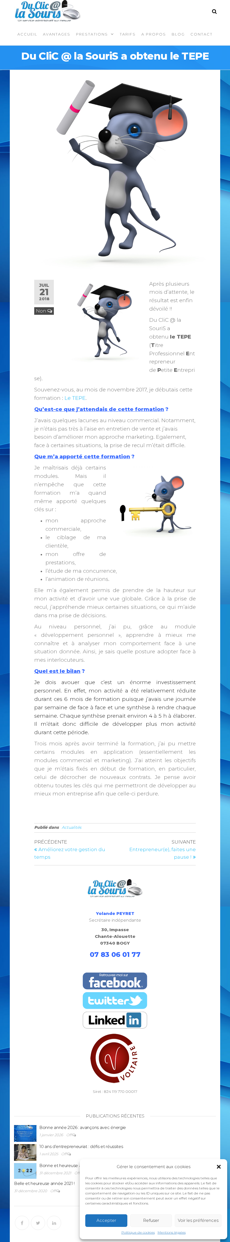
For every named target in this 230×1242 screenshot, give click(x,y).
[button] (219, 1167)
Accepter (106, 1220)
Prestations (92, 34)
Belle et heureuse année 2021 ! (44, 1183)
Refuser (151, 1220)
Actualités (71, 827)
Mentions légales (172, 1232)
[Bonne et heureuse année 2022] (25, 1170)
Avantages (56, 34)
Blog (178, 34)
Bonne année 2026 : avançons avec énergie (82, 1127)
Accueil (27, 34)
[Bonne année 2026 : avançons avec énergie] (25, 1132)
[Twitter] (38, 1223)
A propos (153, 34)
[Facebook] (22, 1223)
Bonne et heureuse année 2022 (70, 1165)
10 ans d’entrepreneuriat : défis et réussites (81, 1146)
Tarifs (128, 34)
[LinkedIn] (54, 1223)
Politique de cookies (138, 1232)
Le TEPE (75, 398)
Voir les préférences (198, 1220)
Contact (201, 34)
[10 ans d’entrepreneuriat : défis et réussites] (25, 1151)
